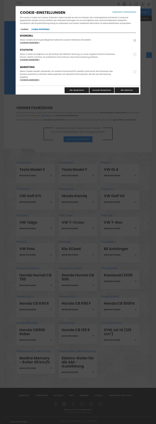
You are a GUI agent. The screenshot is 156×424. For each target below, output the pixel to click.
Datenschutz (130, 12)
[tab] (24, 29)
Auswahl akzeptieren (101, 90)
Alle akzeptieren (77, 90)
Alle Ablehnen (127, 90)
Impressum (118, 12)
